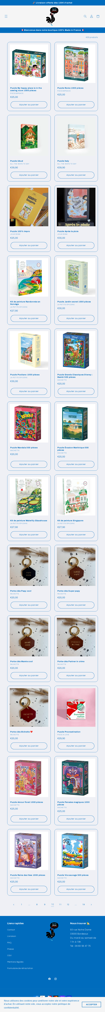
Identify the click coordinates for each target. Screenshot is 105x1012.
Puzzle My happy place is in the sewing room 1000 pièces (26, 89)
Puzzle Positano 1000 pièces (25, 375)
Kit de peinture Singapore (70, 520)
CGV (9, 955)
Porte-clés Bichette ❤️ (21, 732)
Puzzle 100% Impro (20, 231)
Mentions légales (15, 962)
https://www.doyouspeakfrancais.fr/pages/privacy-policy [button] (50, 1008)
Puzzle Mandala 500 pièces (24, 447)
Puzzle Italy (63, 161)
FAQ (9, 943)
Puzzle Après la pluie (67, 231)
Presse (10, 949)
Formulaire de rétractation (20, 968)
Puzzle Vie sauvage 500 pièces (73, 875)
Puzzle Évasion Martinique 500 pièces (73, 448)
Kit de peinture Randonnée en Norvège (25, 303)
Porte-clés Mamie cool (21, 661)
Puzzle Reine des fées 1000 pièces (27, 875)
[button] (6, 16)
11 (60, 905)
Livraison (11, 936)
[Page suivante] (91, 904)
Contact (11, 930)
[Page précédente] (14, 904)
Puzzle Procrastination (69, 732)
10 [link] (52, 904)
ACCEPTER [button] (91, 1004)
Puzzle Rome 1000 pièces (70, 88)
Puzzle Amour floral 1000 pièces (26, 802)
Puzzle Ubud (16, 161)
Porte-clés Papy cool (20, 591)
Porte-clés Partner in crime (70, 661)
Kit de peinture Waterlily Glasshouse (28, 520)
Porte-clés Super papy (68, 591)
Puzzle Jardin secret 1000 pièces (74, 302)
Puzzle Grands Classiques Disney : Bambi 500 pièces (75, 376)
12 (68, 905)
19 (83, 905)
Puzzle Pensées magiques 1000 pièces (73, 803)
